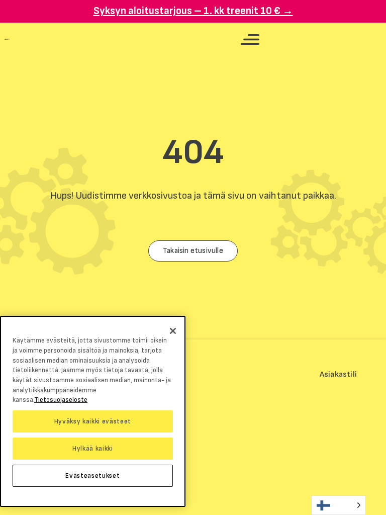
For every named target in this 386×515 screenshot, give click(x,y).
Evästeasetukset (92, 476)
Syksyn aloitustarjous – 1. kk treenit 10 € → (193, 11)
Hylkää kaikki (92, 449)
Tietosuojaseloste (60, 400)
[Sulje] (173, 331)
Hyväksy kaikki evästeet (92, 421)
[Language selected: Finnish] (338, 505)
